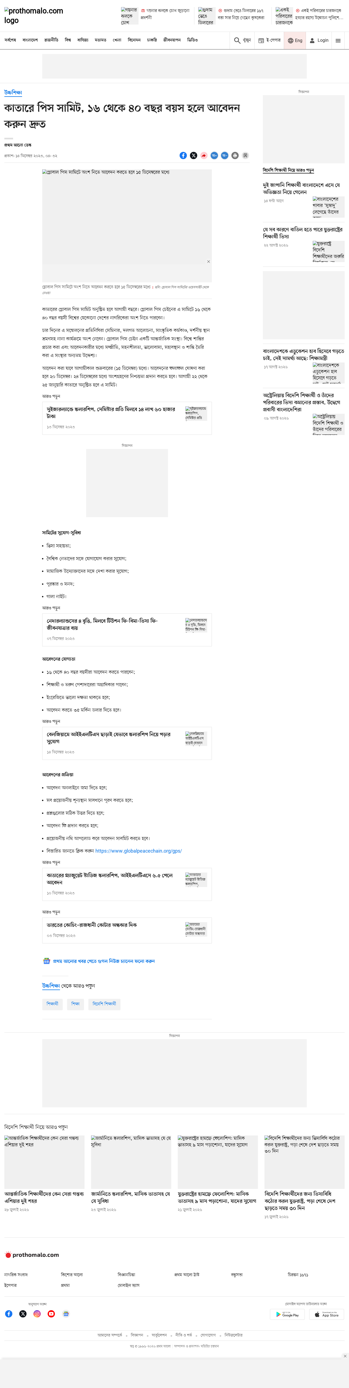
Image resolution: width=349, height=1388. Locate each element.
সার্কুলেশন (159, 1335)
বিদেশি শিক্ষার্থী (104, 1004)
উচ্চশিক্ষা (13, 93)
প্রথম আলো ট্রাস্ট (186, 1275)
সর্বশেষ (10, 40)
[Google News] (66, 1315)
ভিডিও (192, 40)
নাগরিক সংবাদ (16, 1275)
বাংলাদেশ (30, 40)
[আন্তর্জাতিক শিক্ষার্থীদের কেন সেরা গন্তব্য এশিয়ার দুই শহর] (44, 1162)
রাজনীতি (51, 40)
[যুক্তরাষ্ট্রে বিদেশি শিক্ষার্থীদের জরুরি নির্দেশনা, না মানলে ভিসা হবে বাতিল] (329, 251)
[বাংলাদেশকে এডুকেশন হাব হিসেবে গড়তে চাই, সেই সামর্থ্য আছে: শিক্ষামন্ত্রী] (329, 373)
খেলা (117, 40)
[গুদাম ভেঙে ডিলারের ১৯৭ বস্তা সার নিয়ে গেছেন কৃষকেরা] (207, 16)
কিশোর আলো (72, 1275)
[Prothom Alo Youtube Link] (54, 1314)
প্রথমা (65, 1286)
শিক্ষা (75, 1004)
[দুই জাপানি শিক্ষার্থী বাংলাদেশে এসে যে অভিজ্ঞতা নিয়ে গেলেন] (329, 207)
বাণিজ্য (82, 40)
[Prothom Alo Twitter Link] (26, 1314)
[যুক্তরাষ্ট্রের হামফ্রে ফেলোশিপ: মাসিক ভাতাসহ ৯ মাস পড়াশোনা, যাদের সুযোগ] (218, 1162)
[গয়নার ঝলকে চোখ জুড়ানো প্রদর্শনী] (130, 16)
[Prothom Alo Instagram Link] (40, 1314)
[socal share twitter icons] (194, 158)
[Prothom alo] (41, 16)
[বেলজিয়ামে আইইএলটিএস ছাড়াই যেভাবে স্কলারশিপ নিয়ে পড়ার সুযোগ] (196, 739)
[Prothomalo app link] (287, 1315)
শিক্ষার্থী (52, 1004)
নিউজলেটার (234, 1335)
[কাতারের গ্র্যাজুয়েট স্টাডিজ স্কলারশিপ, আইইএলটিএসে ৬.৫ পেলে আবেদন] (196, 880)
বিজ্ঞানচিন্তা (126, 1275)
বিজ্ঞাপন (137, 1335)
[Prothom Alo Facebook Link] (11, 1314)
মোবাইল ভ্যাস (129, 1286)
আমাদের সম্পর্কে (110, 1335)
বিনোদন (134, 40)
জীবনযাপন (172, 40)
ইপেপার (10, 1286)
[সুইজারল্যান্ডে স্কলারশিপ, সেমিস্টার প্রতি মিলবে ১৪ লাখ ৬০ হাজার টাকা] (196, 413)
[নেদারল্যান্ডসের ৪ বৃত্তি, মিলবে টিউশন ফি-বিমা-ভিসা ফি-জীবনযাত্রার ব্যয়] (196, 625)
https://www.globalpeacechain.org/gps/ (138, 851)
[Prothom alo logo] (31, 1257)
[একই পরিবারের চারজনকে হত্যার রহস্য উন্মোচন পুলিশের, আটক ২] (284, 16)
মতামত (100, 40)
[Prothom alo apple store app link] (327, 1315)
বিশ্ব (68, 40)
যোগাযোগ (208, 1335)
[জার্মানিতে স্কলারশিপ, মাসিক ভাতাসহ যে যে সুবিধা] (131, 1162)
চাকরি (152, 40)
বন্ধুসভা (237, 1275)
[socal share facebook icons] (184, 158)
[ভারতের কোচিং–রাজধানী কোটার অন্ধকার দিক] (196, 929)
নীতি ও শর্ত (184, 1335)
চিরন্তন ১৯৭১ (298, 1275)
